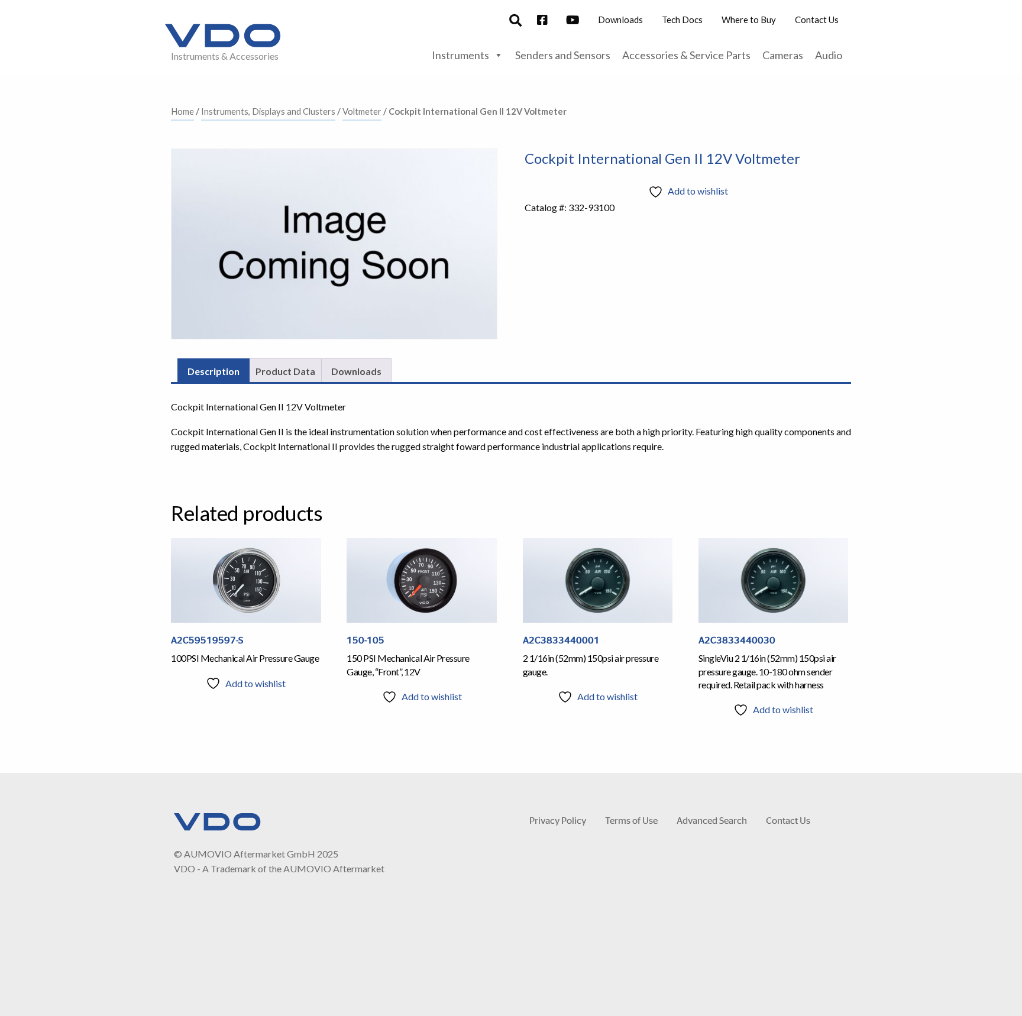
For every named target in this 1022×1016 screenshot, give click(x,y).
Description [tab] (213, 371)
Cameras (782, 55)
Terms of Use (631, 820)
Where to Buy (749, 19)
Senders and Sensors (562, 55)
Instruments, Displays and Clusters (268, 111)
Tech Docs (682, 19)
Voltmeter (361, 111)
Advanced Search (712, 820)
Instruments (460, 55)
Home (182, 111)
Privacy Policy (557, 820)
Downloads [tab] (356, 371)
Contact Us (817, 19)
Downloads (620, 19)
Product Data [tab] (285, 371)
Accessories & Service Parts (686, 55)
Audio (828, 55)
